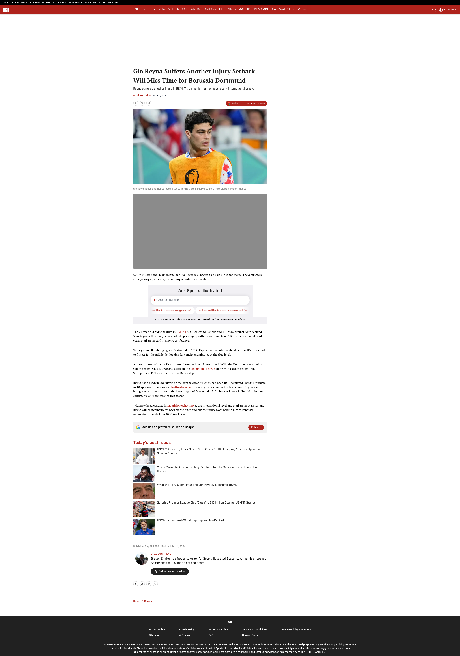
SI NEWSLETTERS (40, 2)
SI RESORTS (76, 2)
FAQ (211, 635)
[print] (155, 583)
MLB (171, 9)
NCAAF (182, 9)
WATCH (284, 9)
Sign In (452, 9)
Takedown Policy (218, 629)
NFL (138, 9)
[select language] (442, 10)
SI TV (296, 9)
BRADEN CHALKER (161, 554)
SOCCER (149, 9)
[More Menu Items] (305, 10)
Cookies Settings (251, 635)
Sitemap (154, 635)
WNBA (195, 9)
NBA (161, 9)
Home (136, 601)
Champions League (203, 369)
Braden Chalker (142, 95)
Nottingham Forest (183, 387)
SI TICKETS (59, 2)
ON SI (6, 2)
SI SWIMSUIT (19, 2)
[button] (227, 9)
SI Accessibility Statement (296, 629)
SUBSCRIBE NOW (109, 2)
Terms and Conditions (254, 629)
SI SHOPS (91, 2)
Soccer (148, 601)
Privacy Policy (157, 629)
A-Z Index (184, 635)
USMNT (181, 332)
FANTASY (209, 9)
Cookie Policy (186, 629)
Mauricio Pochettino (180, 405)
